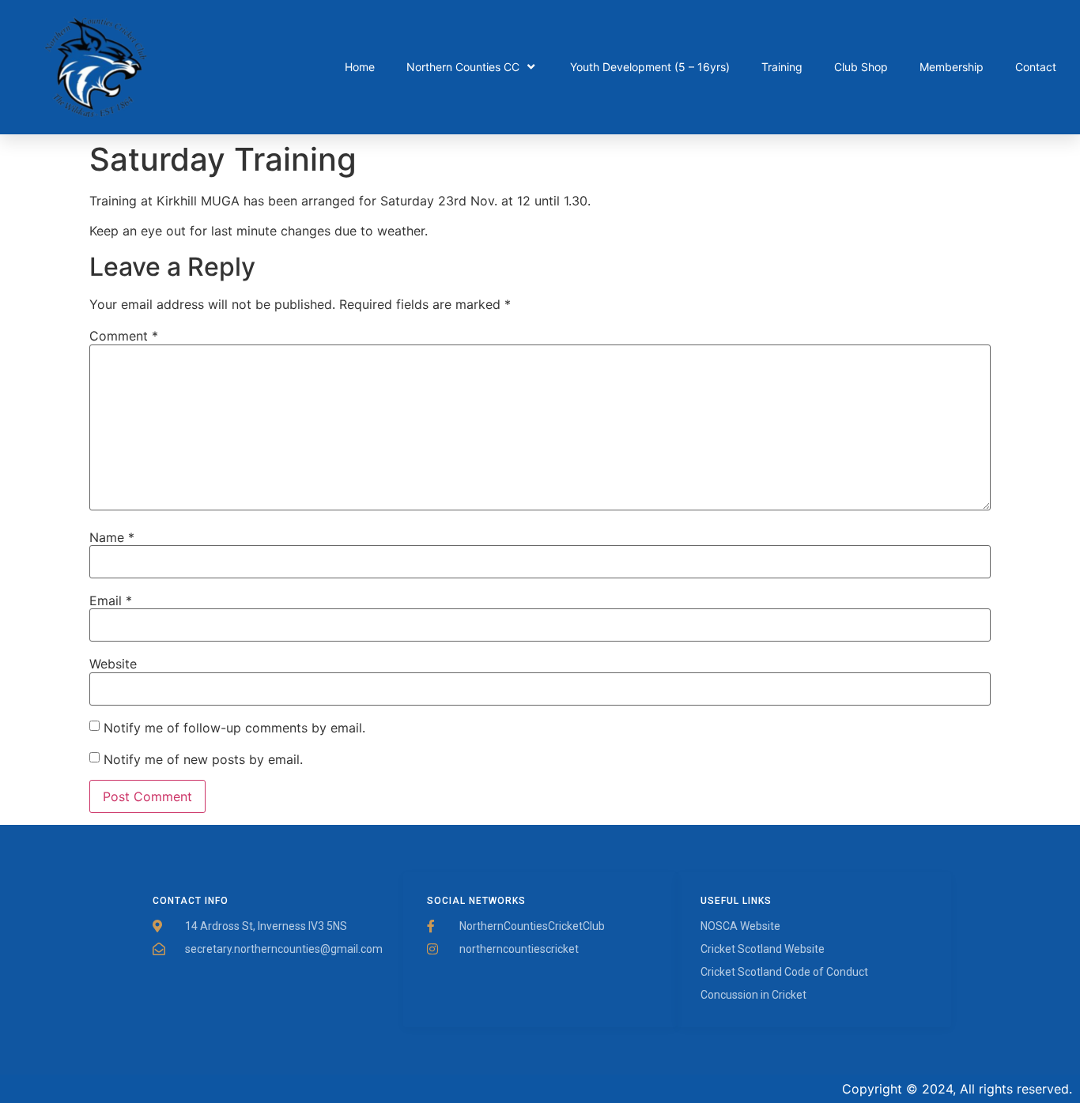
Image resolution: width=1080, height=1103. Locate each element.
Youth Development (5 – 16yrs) (650, 66)
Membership (952, 66)
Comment (123, 335)
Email (110, 600)
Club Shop (861, 66)
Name (111, 537)
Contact (1035, 66)
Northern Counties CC (462, 66)
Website (113, 663)
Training (781, 66)
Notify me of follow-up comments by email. (234, 728)
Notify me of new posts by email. (203, 759)
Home (360, 66)
